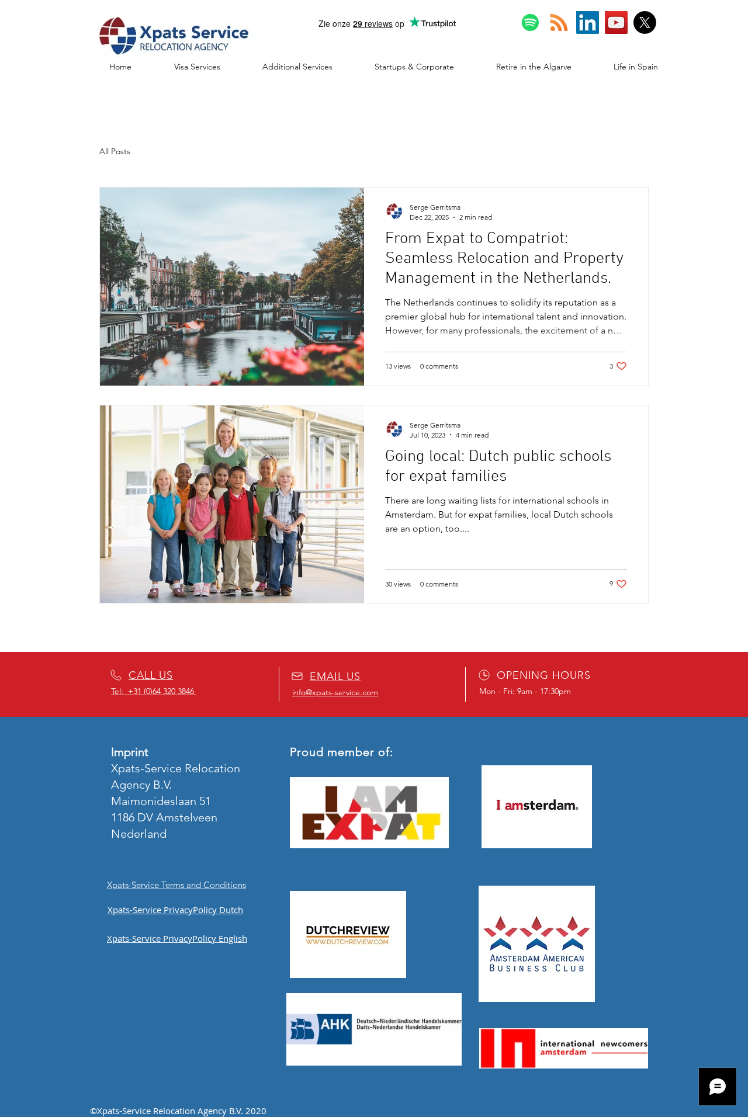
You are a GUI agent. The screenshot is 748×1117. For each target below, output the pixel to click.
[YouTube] (616, 22)
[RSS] (559, 22)
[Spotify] (530, 22)
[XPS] (644, 22)
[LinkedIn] (587, 22)
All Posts (114, 151)
